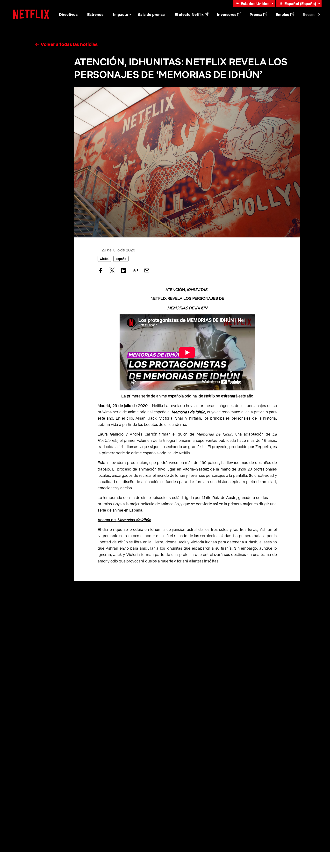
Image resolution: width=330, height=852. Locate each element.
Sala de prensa (151, 14)
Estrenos (95, 14)
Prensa (256, 14)
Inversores (226, 14)
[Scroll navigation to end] (319, 14)
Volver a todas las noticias (69, 44)
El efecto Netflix (189, 14)
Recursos (311, 14)
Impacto (120, 14)
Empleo (282, 14)
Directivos (68, 14)
